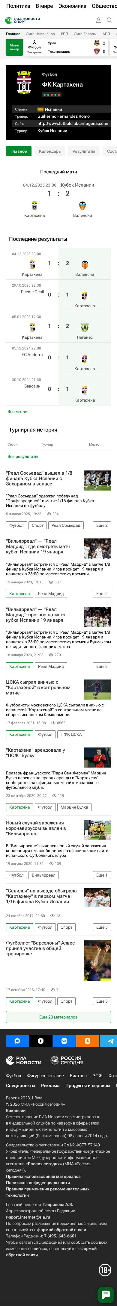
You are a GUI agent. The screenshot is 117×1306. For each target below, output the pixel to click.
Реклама (50, 1085)
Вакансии (16, 1110)
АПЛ (106, 34)
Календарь (50, 151)
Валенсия (82, 215)
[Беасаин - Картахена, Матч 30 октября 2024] (45, 95)
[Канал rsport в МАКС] (17, 1041)
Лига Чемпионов (40, 34)
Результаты (84, 151)
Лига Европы (85, 34)
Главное (13, 34)
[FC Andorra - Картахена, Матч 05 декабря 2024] (48, 95)
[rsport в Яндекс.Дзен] (40, 1041)
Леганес (85, 337)
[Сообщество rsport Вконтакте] (64, 1041)
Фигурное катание (45, 1075)
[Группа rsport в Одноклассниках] (87, 1041)
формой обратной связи (61, 1229)
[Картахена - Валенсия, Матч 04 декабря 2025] (59, 95)
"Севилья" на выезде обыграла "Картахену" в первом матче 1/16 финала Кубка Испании (41, 896)
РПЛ (64, 34)
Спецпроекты (20, 1085)
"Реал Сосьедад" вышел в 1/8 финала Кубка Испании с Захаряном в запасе (39, 478)
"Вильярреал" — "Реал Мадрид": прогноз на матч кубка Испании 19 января (35, 615)
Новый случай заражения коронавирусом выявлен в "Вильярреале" (36, 828)
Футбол (49, 74)
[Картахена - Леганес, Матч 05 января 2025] (52, 95)
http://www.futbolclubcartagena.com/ (73, 123)
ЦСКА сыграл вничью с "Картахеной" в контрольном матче (38, 688)
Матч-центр (14, 47)
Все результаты (23, 456)
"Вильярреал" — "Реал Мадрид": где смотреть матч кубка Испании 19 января (38, 546)
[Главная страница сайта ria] (7, 20)
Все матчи (18, 411)
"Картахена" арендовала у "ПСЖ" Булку (35, 752)
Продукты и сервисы (87, 1085)
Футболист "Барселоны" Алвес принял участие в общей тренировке (40, 948)
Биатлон (78, 1075)
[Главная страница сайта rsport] (36, 20)
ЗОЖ (98, 1075)
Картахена (34, 215)
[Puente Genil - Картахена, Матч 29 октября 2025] (55, 95)
